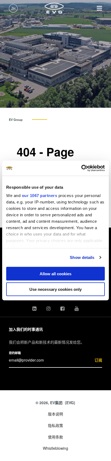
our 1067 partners (39, 195)
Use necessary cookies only (55, 289)
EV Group (16, 119)
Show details (82, 257)
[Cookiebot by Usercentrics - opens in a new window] (81, 168)
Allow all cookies (55, 273)
